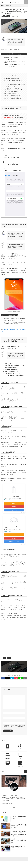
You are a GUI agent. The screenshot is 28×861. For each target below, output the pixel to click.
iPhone (8, 16)
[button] (3, 678)
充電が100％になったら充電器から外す (15, 89)
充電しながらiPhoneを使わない (13, 88)
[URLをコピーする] (25, 678)
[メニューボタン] (26, 2)
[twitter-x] (14, 807)
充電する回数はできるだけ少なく (14, 97)
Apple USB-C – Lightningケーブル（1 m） (12, 526)
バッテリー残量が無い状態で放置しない (15, 98)
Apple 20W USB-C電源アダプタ (11, 496)
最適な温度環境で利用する (12, 91)
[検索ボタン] (2, 2)
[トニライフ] (14, 2)
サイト (4, 720)
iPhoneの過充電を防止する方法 (11, 78)
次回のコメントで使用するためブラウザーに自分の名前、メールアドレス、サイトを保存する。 (14, 726)
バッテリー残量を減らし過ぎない (14, 95)
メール (4, 715)
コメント (5, 694)
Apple (4, 16)
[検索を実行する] (25, 771)
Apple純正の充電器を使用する (13, 93)
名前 (4, 711)
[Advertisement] (14, 639)
